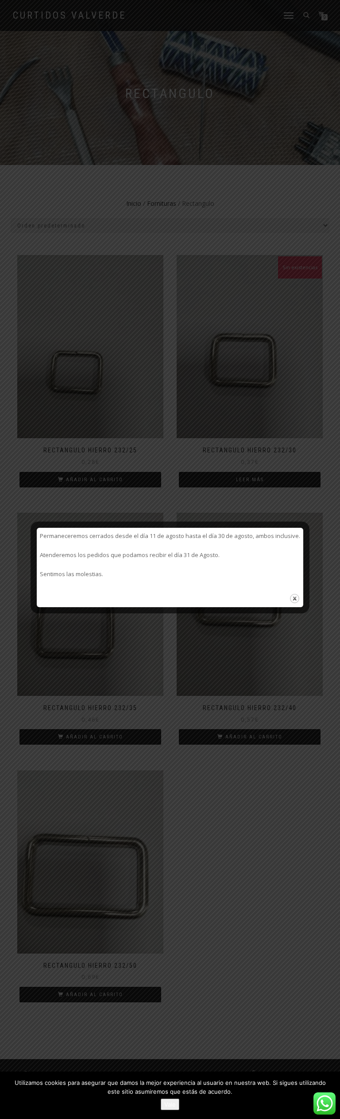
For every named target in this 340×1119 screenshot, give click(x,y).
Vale (170, 1104)
